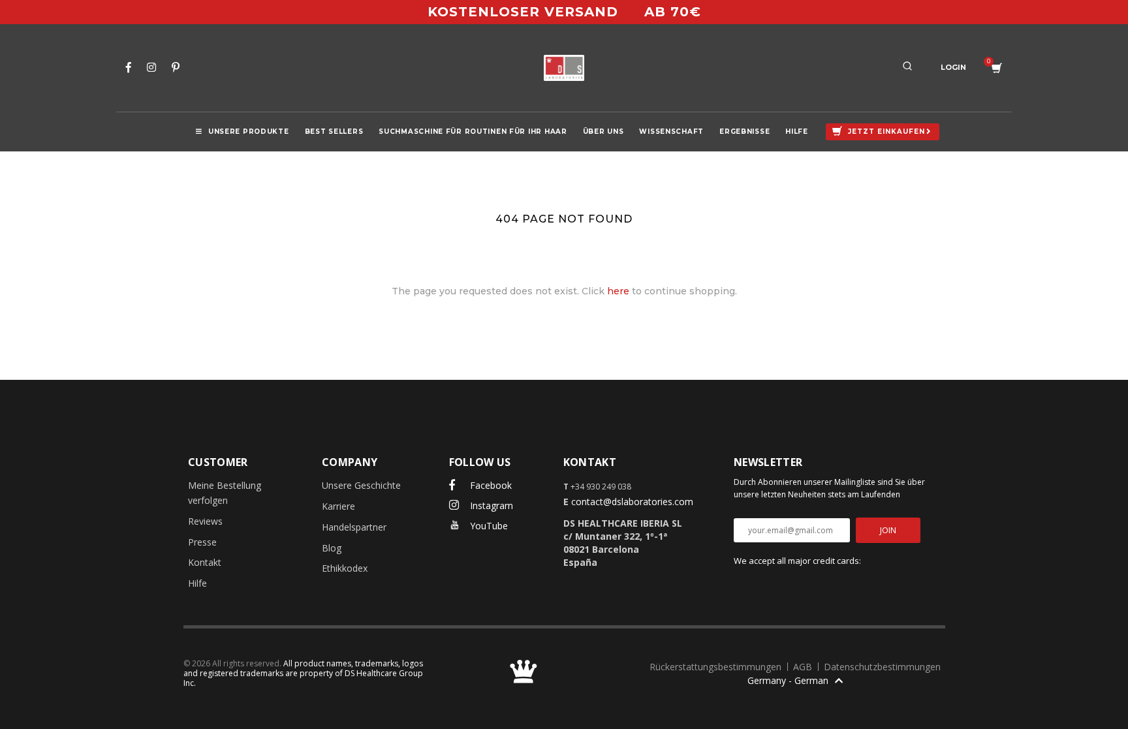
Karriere (338, 506)
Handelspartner (354, 527)
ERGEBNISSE (744, 131)
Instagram (490, 505)
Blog (331, 548)
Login (953, 67)
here (618, 291)
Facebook (489, 485)
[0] (997, 68)
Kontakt (204, 562)
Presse (202, 542)
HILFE (796, 131)
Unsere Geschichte (361, 485)
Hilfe (197, 583)
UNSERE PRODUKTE (248, 131)
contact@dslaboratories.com (632, 501)
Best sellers (334, 131)
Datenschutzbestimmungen (882, 666)
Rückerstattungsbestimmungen (717, 666)
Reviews (205, 521)
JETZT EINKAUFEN (886, 131)
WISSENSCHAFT (671, 131)
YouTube (487, 526)
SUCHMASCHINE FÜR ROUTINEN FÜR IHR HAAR (473, 131)
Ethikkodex (345, 568)
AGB (804, 666)
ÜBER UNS (603, 131)
